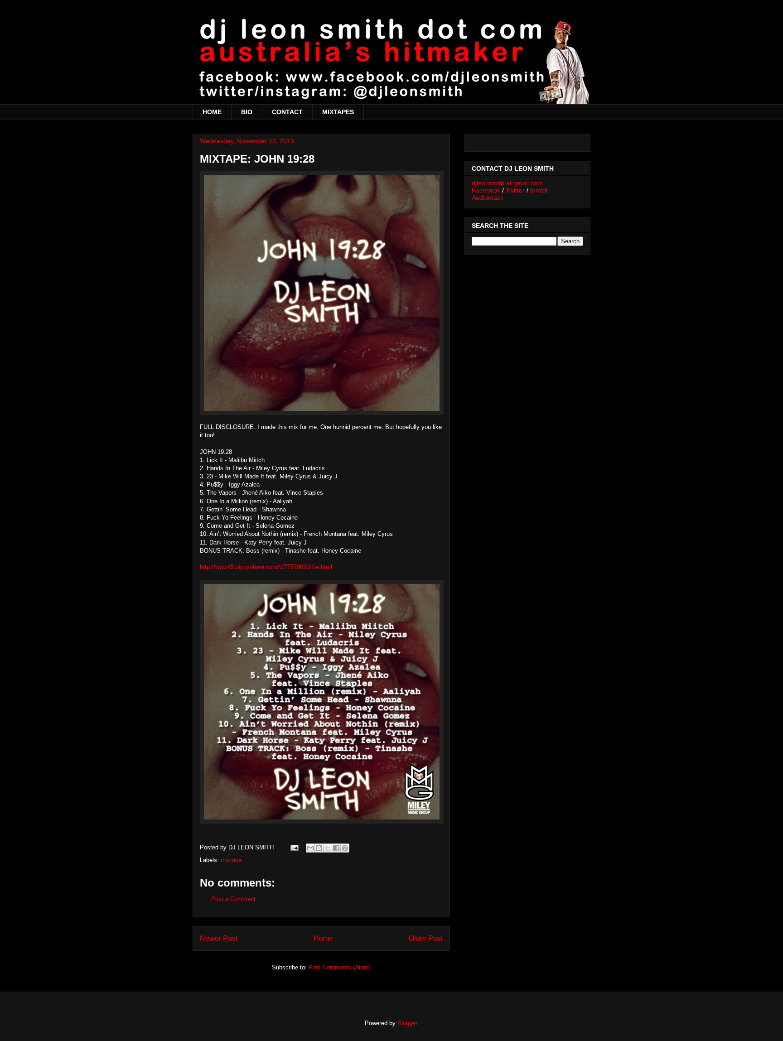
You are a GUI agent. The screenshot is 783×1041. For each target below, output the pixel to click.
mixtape (231, 860)
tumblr (539, 190)
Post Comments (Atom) (340, 967)
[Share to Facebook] (336, 848)
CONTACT (287, 112)
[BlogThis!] (319, 848)
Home (323, 938)
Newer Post (218, 938)
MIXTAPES (338, 112)
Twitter (515, 190)
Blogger (407, 1023)
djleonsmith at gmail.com (507, 183)
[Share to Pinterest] (344, 848)
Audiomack (487, 197)
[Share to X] (327, 848)
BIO (246, 112)
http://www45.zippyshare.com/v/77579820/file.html (266, 567)
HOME (212, 112)
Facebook (486, 190)
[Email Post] (293, 847)
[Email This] (310, 848)
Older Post (426, 938)
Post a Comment (233, 899)
